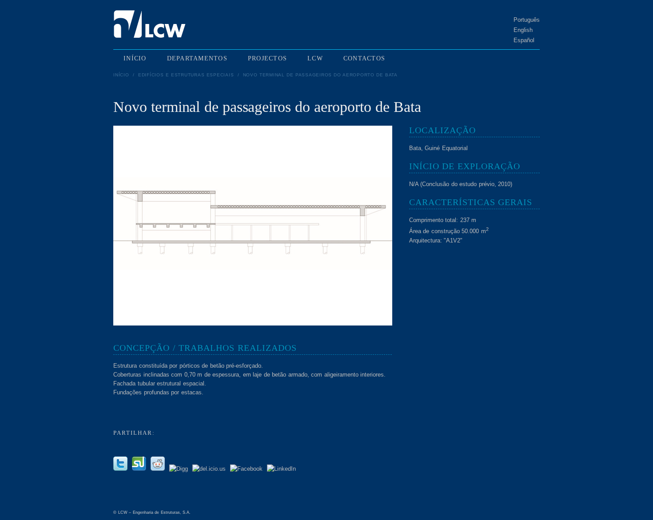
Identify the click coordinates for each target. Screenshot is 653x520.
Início (121, 74)
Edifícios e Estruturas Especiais (186, 74)
